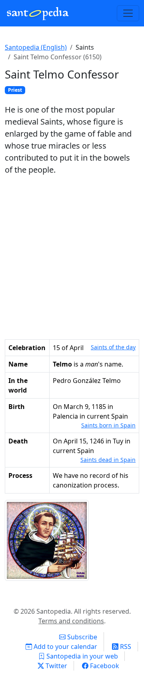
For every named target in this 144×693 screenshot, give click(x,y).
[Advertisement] (72, 257)
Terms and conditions (71, 620)
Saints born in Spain (108, 425)
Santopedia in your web (81, 656)
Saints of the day (113, 347)
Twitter (55, 665)
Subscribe (81, 637)
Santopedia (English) (36, 47)
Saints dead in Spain (108, 459)
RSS (124, 646)
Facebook (103, 665)
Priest (15, 90)
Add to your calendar (64, 646)
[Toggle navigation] (128, 13)
